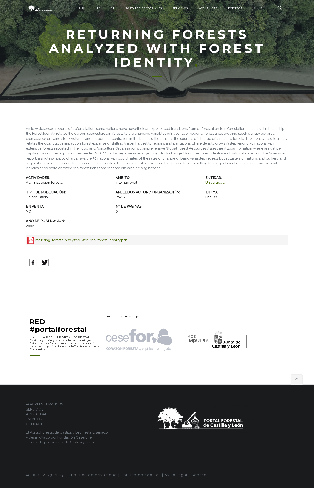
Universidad (215, 182)
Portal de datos (105, 8)
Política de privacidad (94, 475)
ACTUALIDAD (208, 8)
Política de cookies (141, 475)
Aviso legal (176, 475)
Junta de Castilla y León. (74, 442)
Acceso (199, 475)
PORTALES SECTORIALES (144, 8)
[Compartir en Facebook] (33, 262)
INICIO (79, 8)
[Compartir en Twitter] (45, 262)
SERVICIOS (180, 8)
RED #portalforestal (58, 326)
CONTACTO (261, 8)
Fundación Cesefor (73, 437)
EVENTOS (235, 8)
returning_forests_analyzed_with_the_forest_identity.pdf (81, 240)
